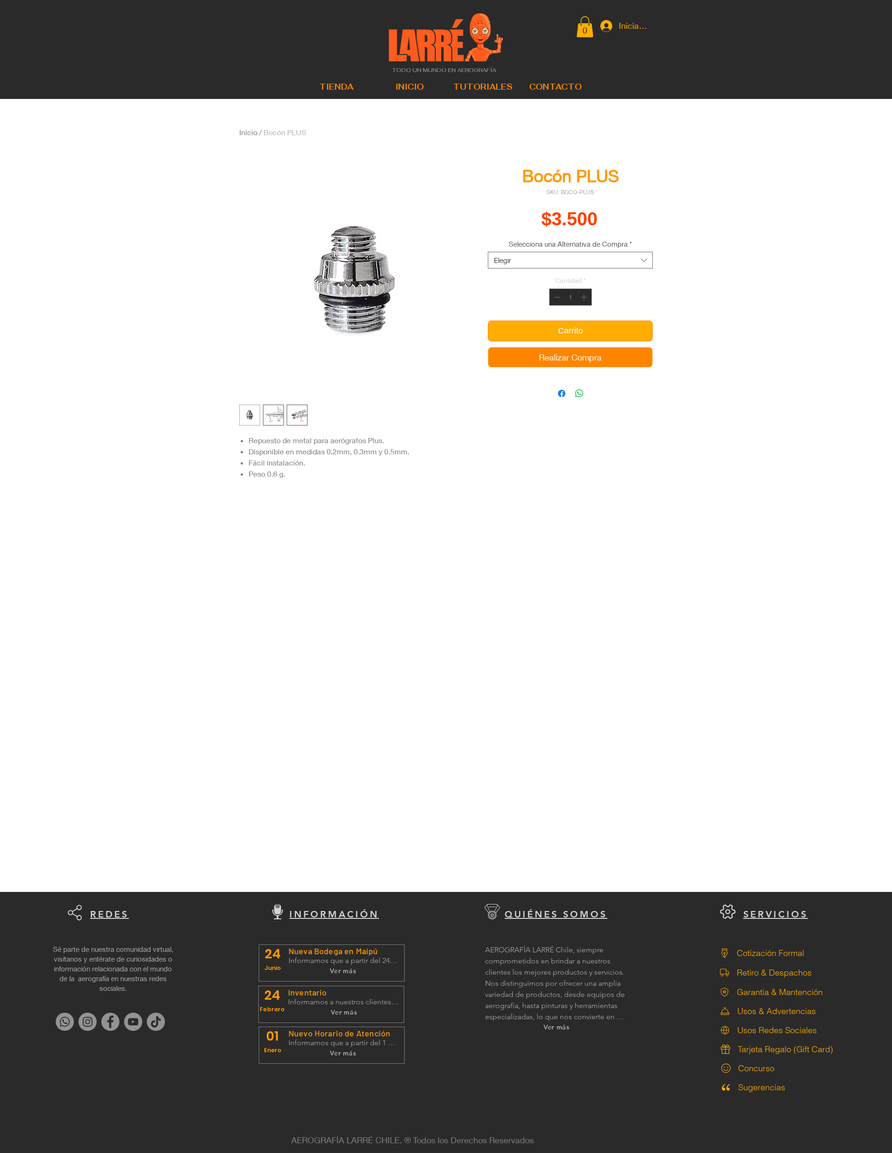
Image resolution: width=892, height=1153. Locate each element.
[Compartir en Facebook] (561, 393)
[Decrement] (556, 297)
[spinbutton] (570, 297)
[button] (585, 26)
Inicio (248, 132)
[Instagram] (88, 1022)
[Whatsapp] (65, 1022)
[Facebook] (110, 1022)
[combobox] (570, 260)
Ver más (343, 971)
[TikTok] (156, 1022)
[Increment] (584, 297)
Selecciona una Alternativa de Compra (570, 244)
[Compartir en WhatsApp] (579, 393)
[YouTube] (133, 1022)
